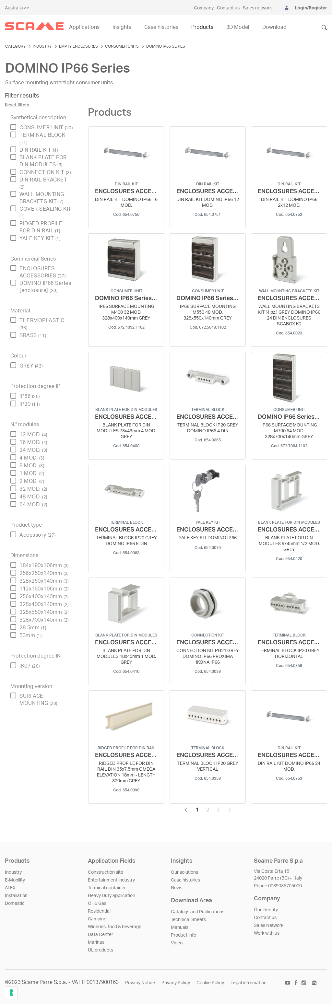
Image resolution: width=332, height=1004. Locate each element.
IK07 (29, 666)
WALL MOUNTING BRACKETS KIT (41, 198)
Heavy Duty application (111, 895)
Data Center (100, 934)
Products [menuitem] (202, 27)
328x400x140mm (44, 604)
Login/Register (311, 8)
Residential (99, 911)
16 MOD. (33, 442)
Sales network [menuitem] (257, 8)
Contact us (265, 918)
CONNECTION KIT (45, 172)
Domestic (15, 903)
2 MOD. (31, 481)
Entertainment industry (111, 880)
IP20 (29, 404)
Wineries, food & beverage (114, 927)
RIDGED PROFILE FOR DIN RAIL (40, 227)
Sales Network (268, 925)
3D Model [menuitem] (237, 27)
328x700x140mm (44, 620)
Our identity (266, 910)
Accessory (37, 535)
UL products (100, 950)
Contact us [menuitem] (228, 8)
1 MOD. (31, 473)
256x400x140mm (44, 596)
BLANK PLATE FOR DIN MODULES (43, 161)
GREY (31, 365)
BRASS (32, 335)
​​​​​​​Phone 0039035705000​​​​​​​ (278, 886)
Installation (16, 895)
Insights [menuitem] (122, 27)
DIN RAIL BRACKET (43, 183)
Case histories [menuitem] (161, 27)
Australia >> (17, 8)
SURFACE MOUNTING (38, 700)
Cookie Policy (210, 983)
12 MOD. (33, 434)
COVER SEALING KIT (45, 212)
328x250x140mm (44, 581)
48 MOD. (33, 496)
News (176, 888)
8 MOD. (31, 465)
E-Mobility (15, 880)
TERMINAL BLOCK (42, 139)
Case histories (185, 880)
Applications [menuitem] (84, 27)
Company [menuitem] (204, 8)
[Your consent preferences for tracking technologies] (11, 992)
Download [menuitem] (274, 27)
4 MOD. (31, 458)
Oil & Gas (97, 903)
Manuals (179, 927)
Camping (97, 919)
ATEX (10, 888)
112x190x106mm (44, 588)
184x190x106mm (44, 565)
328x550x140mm (44, 612)
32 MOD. (33, 489)
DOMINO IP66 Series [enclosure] (45, 287)
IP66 (29, 396)
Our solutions (184, 872)
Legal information (249, 983)
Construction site (105, 872)
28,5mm (32, 627)
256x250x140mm (44, 573)
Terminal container (107, 888)
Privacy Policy (175, 983)
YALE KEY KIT (39, 238)
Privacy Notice (140, 983)
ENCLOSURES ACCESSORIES (42, 272)
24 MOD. (33, 450)
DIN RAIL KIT (38, 150)
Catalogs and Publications (197, 912)
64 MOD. (33, 504)
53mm (30, 635)
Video (177, 943)
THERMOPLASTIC (42, 324)
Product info (183, 935)
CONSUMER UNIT (46, 127)
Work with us (266, 933)
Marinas (96, 942)
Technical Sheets (188, 919)
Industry (13, 872)
